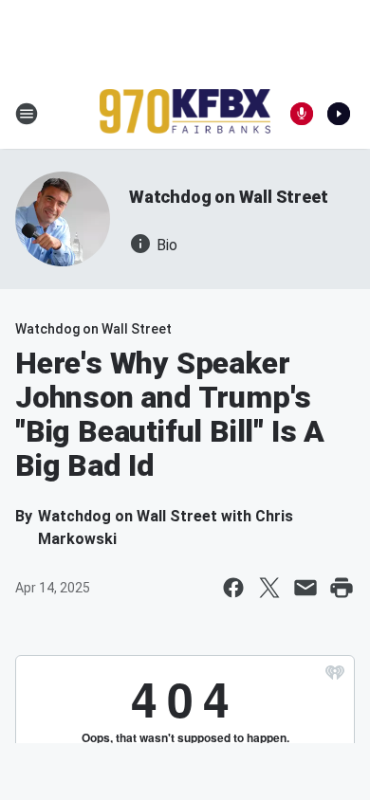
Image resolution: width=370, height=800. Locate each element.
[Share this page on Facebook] (233, 587)
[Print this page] (341, 587)
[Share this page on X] (269, 587)
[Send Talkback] (301, 113)
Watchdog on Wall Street (228, 197)
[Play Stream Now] (338, 113)
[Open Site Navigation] (26, 113)
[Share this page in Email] (305, 587)
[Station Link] (185, 113)
